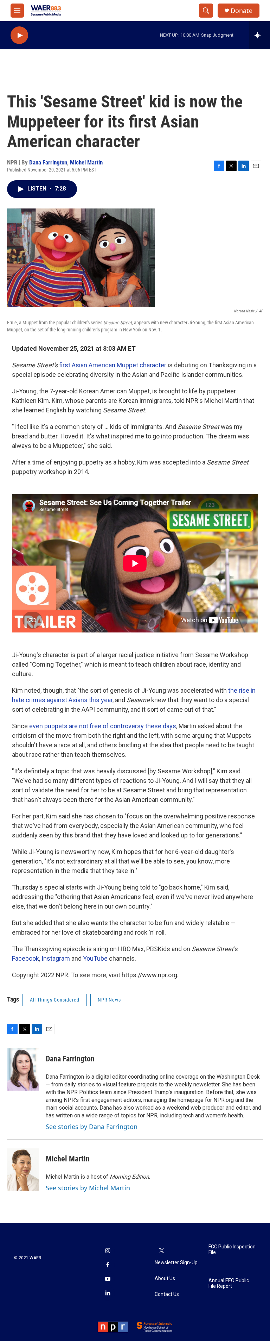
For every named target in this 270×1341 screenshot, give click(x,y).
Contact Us (167, 1294)
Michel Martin (86, 162)
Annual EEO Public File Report (228, 1283)
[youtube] (108, 1279)
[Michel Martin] (23, 1169)
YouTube (95, 958)
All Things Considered (54, 1000)
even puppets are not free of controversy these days (102, 726)
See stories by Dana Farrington (91, 1126)
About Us (165, 1278)
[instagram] (108, 1251)
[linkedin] (108, 1293)
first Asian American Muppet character (112, 365)
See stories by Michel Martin (88, 1188)
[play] (19, 35)
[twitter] (162, 1251)
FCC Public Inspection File (232, 1249)
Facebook (25, 958)
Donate (241, 10)
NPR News (109, 1000)
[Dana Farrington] (23, 1069)
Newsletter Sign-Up (176, 1262)
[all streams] (259, 35)
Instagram (55, 958)
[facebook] (108, 1265)
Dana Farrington (48, 162)
